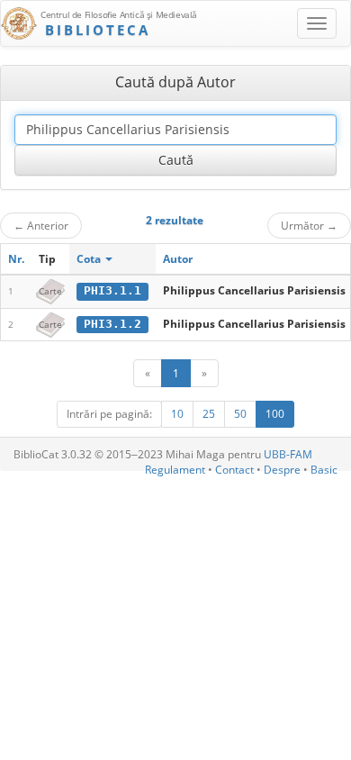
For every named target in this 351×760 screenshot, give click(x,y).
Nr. (16, 259)
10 (177, 413)
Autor (178, 259)
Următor (309, 225)
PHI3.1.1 (112, 290)
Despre (282, 469)
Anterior (41, 225)
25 (208, 413)
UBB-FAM (288, 454)
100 (275, 413)
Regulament (175, 469)
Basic (324, 469)
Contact (234, 469)
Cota (90, 259)
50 (240, 413)
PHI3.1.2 (112, 323)
